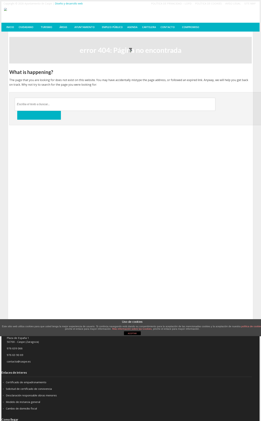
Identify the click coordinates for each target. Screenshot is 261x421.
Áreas (63, 27)
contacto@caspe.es (19, 361)
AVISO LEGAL (233, 3)
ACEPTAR (132, 333)
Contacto (168, 27)
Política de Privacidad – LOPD (171, 3)
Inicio (10, 27)
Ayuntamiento (84, 27)
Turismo (46, 27)
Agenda (132, 27)
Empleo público (112, 27)
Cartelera (149, 27)
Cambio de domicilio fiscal (21, 408)
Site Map (250, 3)
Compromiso (190, 27)
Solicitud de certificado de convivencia (29, 388)
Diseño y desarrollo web (69, 3)
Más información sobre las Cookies (132, 328)
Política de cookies (208, 3)
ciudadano (26, 27)
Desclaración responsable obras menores (31, 395)
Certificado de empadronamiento (26, 382)
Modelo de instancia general (23, 402)
